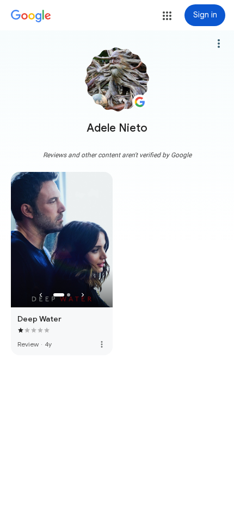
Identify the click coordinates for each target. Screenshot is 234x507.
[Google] (31, 16)
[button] (167, 16)
